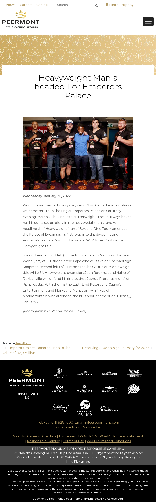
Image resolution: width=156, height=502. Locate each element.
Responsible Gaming (43, 441)
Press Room (23, 343)
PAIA (93, 436)
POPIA (105, 436)
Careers (26, 5)
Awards (19, 436)
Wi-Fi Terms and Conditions (109, 441)
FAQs (82, 436)
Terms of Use (73, 441)
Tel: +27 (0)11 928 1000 (55, 422)
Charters (49, 436)
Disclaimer (67, 436)
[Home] (20, 22)
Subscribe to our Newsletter (78, 427)
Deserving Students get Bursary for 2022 (115, 348)
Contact (42, 5)
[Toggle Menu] (148, 22)
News (10, 5)
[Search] (97, 5)
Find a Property (121, 5)
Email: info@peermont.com (97, 422)
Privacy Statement (128, 436)
